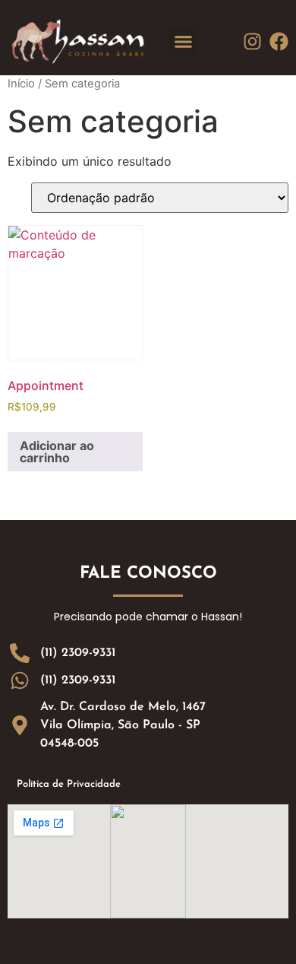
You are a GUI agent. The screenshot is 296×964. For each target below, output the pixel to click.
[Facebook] (278, 41)
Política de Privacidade (69, 784)
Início (21, 83)
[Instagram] (252, 41)
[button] (183, 41)
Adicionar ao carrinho (57, 451)
